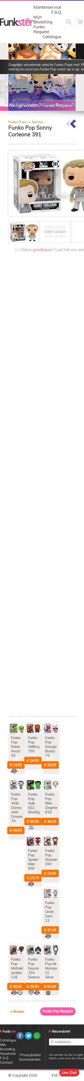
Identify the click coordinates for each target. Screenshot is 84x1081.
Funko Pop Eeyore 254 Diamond (35, 968)
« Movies (17, 1011)
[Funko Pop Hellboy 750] (34, 732)
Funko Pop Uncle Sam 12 (50, 912)
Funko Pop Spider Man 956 (33, 859)
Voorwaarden (30, 1059)
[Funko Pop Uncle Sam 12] (51, 897)
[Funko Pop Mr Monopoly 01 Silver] (51, 954)
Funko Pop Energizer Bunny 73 (52, 746)
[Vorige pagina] (71, 126)
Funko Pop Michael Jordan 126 (17, 968)
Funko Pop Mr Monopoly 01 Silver (53, 968)
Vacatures (8, 1053)
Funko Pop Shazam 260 (51, 857)
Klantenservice (47, 7)
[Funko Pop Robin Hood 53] (16, 732)
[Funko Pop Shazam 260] (51, 845)
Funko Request (41, 29)
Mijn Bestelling (42, 19)
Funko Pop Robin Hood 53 (16, 746)
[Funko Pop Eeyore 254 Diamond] (34, 954)
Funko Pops (17, 122)
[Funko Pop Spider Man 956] (34, 845)
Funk (9, 1031)
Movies (37, 122)
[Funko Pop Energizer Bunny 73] (51, 732)
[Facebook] (20, 1038)
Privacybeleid (30, 1055)
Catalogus (52, 36)
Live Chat (69, 1072)
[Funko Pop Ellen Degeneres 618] (51, 789)
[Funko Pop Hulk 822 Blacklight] (34, 789)
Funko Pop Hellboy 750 (34, 744)
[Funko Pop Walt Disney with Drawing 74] (16, 789)
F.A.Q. (56, 12)
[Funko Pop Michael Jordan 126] (16, 954)
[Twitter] (28, 1038)
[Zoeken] (70, 24)
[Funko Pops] (16, 24)
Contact (6, 1062)
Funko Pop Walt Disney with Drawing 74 (18, 807)
